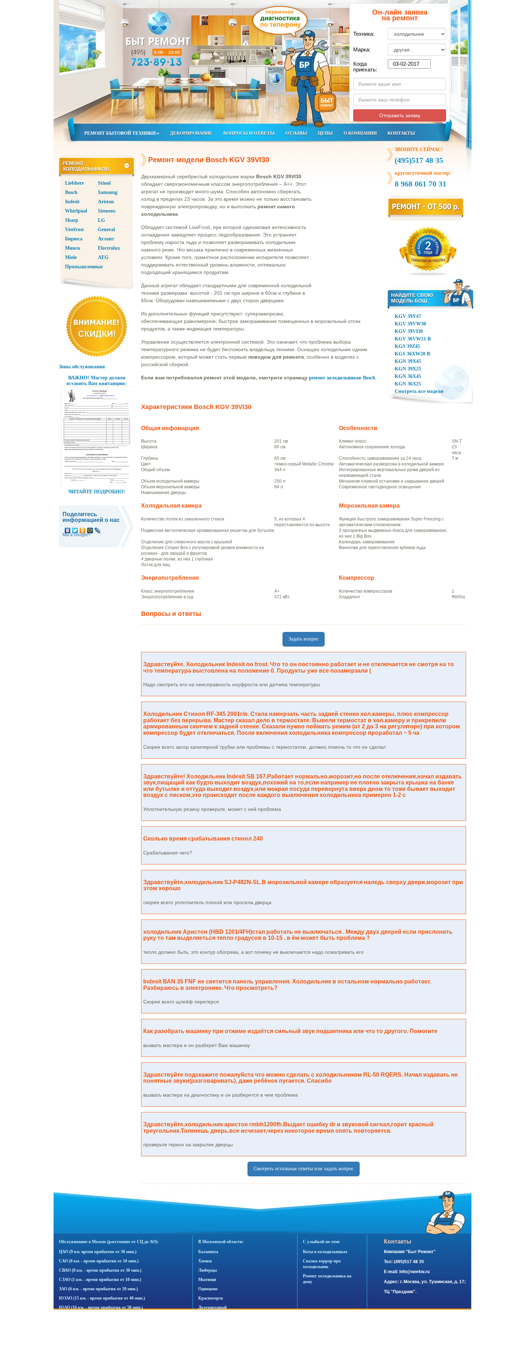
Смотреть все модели (419, 391)
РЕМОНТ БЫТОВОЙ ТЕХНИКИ (120, 133)
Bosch (71, 192)
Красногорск (210, 1298)
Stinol (104, 183)
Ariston (106, 201)
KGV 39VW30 (410, 323)
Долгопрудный (212, 1307)
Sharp (71, 220)
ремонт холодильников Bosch (342, 377)
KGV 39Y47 (408, 316)
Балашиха (208, 1251)
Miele (71, 257)
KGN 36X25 (408, 384)
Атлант (106, 238)
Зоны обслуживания (82, 366)
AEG (103, 257)
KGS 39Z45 (407, 346)
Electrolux (109, 248)
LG (101, 220)
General (106, 229)
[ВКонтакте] (67, 529)
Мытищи (207, 1279)
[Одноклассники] (82, 529)
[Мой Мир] (90, 529)
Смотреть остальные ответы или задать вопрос (304, 1168)
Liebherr (74, 183)
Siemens (106, 211)
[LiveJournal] (97, 529)
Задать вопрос (304, 639)
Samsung (108, 192)
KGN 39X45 (408, 361)
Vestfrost (74, 229)
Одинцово (208, 1288)
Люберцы (207, 1270)
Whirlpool (76, 211)
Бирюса (73, 238)
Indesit (72, 201)
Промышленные (84, 266)
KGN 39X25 (408, 369)
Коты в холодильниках (325, 1251)
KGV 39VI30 (409, 331)
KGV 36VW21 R (413, 339)
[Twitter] (75, 529)
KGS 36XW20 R (412, 354)
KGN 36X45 (408, 376)
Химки (205, 1260)
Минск (72, 248)
